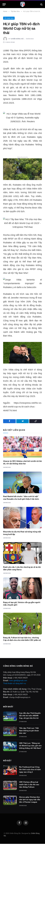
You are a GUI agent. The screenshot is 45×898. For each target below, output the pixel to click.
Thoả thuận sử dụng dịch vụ (14, 683)
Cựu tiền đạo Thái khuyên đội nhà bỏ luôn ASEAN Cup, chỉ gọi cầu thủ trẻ (29, 715)
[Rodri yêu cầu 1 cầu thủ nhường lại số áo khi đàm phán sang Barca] (22, 553)
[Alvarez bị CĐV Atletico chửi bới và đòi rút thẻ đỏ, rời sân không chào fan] (22, 447)
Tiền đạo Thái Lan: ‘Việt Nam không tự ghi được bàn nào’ (29, 730)
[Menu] (4, 4)
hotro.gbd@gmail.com (18, 680)
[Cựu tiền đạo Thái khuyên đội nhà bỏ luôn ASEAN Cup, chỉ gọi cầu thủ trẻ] (10, 716)
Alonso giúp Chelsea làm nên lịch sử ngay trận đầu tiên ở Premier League (29, 799)
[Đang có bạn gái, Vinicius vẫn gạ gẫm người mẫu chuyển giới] (22, 588)
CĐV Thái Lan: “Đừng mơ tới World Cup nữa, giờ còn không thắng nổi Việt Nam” (30, 745)
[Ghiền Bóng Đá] (22, 4)
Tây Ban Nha (9, 18)
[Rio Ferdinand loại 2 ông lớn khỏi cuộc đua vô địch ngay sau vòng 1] (10, 770)
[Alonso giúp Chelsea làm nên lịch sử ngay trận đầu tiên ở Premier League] (10, 800)
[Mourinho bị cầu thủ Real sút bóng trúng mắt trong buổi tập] (22, 517)
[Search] (41, 4)
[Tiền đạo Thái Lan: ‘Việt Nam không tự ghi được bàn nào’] (10, 731)
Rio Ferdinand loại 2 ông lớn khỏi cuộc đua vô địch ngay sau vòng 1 (30, 769)
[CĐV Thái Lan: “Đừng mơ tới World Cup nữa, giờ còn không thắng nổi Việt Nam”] (10, 746)
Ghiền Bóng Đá (17, 38)
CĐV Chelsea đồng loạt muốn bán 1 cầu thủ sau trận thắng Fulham (29, 784)
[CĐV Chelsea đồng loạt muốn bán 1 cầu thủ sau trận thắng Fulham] (10, 785)
